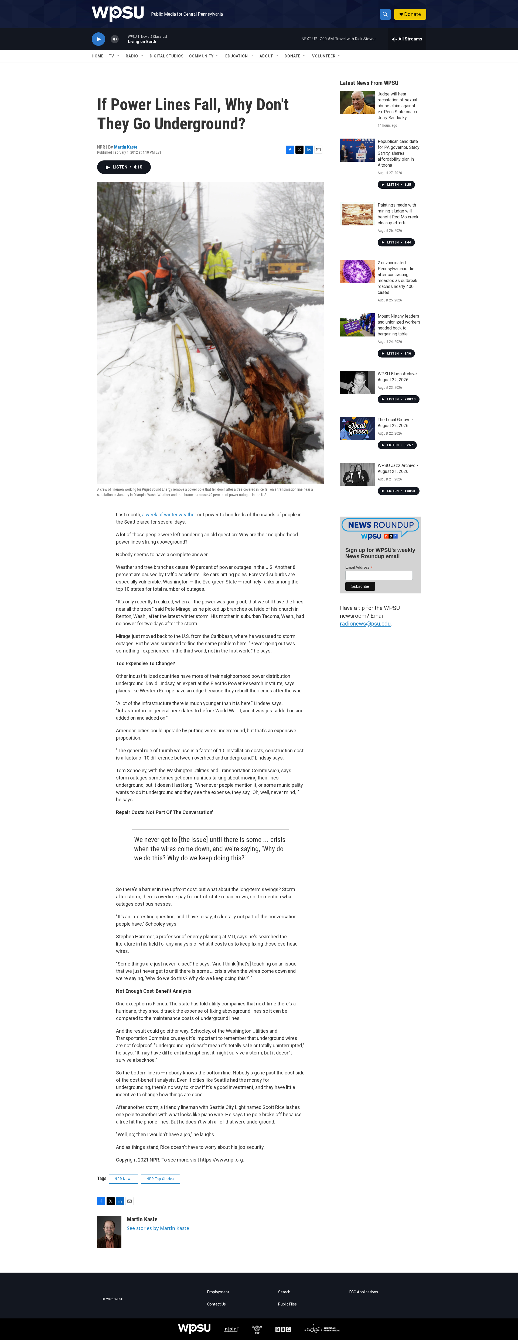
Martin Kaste (125, 147)
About (266, 56)
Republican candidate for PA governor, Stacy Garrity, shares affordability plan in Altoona (399, 153)
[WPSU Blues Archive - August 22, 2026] (357, 382)
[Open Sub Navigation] (118, 56)
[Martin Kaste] (109, 1232)
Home (98, 56)
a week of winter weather (169, 514)
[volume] (114, 39)
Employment (218, 1292)
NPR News (123, 1179)
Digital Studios (167, 56)
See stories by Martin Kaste (158, 1228)
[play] (98, 39)
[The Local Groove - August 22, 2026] (357, 428)
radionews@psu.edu (365, 623)
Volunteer (324, 56)
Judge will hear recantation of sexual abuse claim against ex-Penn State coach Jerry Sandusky (397, 105)
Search (284, 1292)
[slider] (123, 39)
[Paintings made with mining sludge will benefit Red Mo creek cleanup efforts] (357, 213)
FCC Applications (363, 1292)
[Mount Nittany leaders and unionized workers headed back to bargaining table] (357, 324)
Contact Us (216, 1304)
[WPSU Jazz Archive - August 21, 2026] (357, 474)
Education (236, 56)
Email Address (359, 567)
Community (201, 56)
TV (111, 56)
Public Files (287, 1304)
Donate (412, 14)
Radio (132, 56)
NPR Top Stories (160, 1179)
